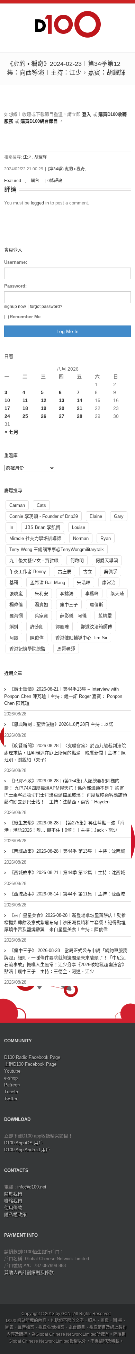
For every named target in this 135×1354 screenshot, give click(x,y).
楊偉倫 (16, 604)
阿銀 (13, 637)
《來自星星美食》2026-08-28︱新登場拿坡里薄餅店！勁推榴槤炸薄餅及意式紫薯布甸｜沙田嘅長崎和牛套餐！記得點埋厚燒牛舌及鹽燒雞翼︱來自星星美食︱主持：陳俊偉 (65, 922)
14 (79, 400)
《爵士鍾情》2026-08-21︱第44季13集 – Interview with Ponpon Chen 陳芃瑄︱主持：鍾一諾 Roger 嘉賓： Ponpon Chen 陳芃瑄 (63, 696)
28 (79, 416)
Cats (41, 505)
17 (7, 408)
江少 (27, 157)
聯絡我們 (13, 1200)
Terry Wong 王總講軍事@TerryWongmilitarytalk (56, 549)
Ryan (105, 538)
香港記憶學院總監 (27, 648)
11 (25, 400)
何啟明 (77, 560)
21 (79, 408)
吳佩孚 (110, 571)
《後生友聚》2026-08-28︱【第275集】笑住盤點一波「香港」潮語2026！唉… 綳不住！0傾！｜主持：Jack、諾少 (64, 826)
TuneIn (11, 1091)
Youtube (12, 1071)
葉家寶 (41, 615)
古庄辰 (64, 571)
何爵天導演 (107, 560)
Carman (17, 505)
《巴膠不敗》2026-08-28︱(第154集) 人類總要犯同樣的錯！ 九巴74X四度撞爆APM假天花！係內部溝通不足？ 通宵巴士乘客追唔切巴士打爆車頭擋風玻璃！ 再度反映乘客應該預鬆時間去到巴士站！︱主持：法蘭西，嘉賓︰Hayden (65, 791)
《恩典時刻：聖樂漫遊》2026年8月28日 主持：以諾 (61, 724)
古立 (87, 571)
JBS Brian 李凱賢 (42, 527)
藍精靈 (105, 615)
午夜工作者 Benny (27, 571)
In (11, 527)
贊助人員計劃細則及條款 (29, 1272)
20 (61, 408)
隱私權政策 (15, 1214)
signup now (15, 306)
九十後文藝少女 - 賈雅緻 (33, 560)
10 (7, 400)
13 (61, 400)
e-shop (11, 1078)
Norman (81, 538)
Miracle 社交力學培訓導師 (35, 538)
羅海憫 (16, 615)
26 (43, 416)
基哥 (13, 582)
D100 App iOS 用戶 (23, 1142)
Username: (15, 262)
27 (61, 416)
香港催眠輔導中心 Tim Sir (81, 637)
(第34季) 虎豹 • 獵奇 (66, 169)
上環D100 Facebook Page (30, 1064)
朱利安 (41, 593)
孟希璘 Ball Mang (47, 582)
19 (43, 408)
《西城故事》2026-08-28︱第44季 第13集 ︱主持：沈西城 (67, 851)
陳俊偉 (37, 637)
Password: (15, 286)
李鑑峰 (92, 593)
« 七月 (11, 432)
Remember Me (25, 316)
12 (43, 400)
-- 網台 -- (35, 180)
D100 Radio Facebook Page (32, 1057)
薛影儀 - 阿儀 (73, 615)
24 (7, 416)
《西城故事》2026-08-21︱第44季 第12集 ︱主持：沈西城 (67, 872)
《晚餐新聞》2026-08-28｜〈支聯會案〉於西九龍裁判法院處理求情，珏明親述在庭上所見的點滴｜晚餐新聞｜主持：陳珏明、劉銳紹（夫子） (65, 752)
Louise (78, 527)
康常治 (109, 582)
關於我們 (13, 1193)
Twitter (10, 1098)
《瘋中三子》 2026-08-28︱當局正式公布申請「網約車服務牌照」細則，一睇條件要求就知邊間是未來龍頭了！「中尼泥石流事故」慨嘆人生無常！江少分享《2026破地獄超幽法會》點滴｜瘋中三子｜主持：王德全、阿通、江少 (65, 961)
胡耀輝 (40, 157)
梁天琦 (117, 593)
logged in (40, 202)
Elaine (96, 516)
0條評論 (54, 180)
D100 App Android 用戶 (27, 1149)
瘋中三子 (69, 604)
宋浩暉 (83, 582)
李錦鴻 (66, 593)
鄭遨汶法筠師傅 (96, 626)
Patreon (12, 1084)
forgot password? (46, 306)
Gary (119, 516)
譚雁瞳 (62, 626)
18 (25, 408)
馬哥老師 (66, 648)
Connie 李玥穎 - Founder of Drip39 (43, 516)
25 (25, 416)
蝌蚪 (13, 626)
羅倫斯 (96, 604)
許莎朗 (37, 626)
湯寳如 (41, 604)
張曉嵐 (16, 593)
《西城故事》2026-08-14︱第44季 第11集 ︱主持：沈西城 (67, 893)
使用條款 (13, 1207)
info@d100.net (31, 1187)
